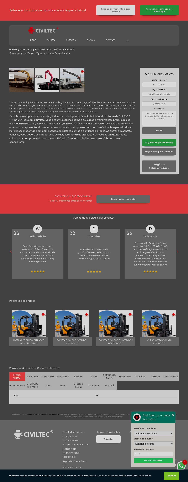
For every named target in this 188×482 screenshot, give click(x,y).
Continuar (171, 476)
